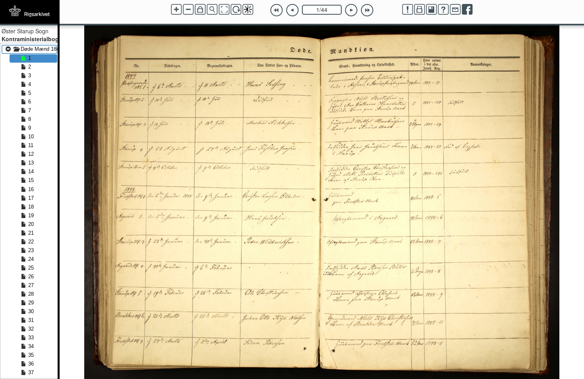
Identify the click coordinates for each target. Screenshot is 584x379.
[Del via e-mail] (455, 9)
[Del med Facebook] (467, 9)
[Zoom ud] (188, 9)
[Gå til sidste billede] (367, 10)
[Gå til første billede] (276, 10)
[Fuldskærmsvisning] (224, 9)
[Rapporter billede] (407, 9)
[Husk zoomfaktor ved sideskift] (200, 9)
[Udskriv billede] (419, 9)
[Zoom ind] (176, 9)
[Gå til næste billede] (351, 10)
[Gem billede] (431, 9)
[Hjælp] (443, 9)
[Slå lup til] (212, 9)
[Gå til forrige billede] (292, 10)
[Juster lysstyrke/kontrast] (247, 9)
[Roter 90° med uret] (236, 9)
